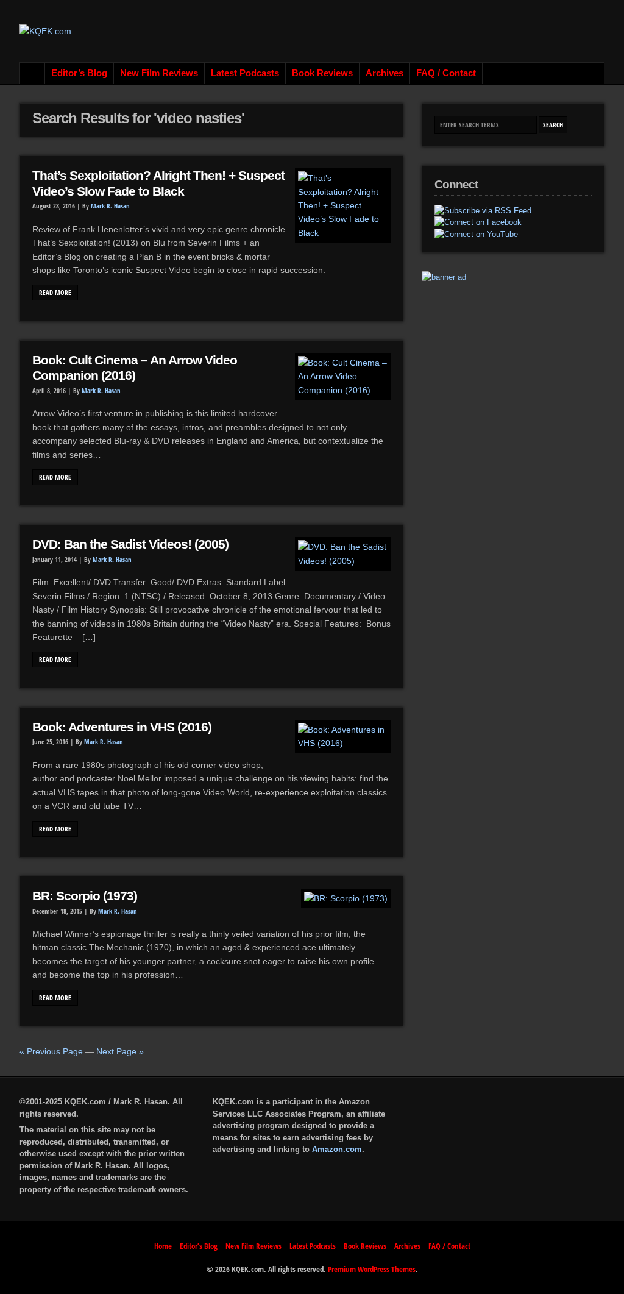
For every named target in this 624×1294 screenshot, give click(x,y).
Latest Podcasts (245, 73)
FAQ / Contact (446, 73)
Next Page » (120, 1051)
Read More (55, 292)
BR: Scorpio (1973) (84, 896)
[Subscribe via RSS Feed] (482, 211)
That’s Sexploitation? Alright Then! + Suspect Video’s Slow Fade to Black (158, 183)
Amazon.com (337, 1149)
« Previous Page (51, 1051)
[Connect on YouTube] (476, 235)
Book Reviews (322, 73)
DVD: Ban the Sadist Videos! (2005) (130, 544)
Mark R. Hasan (110, 206)
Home (32, 73)
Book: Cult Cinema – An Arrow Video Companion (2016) (134, 368)
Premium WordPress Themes (372, 1269)
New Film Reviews (159, 73)
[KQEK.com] (45, 31)
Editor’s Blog (79, 73)
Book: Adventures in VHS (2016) (121, 727)
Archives (384, 73)
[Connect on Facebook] (478, 222)
